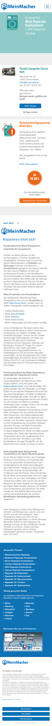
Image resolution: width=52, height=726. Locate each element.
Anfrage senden (30, 112)
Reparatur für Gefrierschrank (17, 576)
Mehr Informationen (28, 164)
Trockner (15, 316)
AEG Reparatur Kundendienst (18, 567)
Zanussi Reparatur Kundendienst (19, 570)
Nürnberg (30, 609)
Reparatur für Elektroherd (16, 573)
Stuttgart (9, 612)
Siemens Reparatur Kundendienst (20, 564)
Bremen (29, 612)
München (30, 603)
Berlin (7, 603)
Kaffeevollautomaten (13, 386)
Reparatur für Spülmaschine (17, 585)
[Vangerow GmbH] (18, 6)
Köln (28, 606)
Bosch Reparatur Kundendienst (19, 561)
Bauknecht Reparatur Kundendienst (21, 558)
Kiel (27, 615)
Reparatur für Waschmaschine (18, 579)
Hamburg (9, 606)
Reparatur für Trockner (15, 582)
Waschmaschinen (17, 303)
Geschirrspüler (18, 314)
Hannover (9, 615)
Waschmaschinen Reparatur (17, 555)
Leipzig (8, 618)
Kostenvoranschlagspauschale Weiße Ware (34, 124)
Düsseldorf (10, 609)
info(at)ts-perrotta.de (29, 82)
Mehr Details (30, 106)
